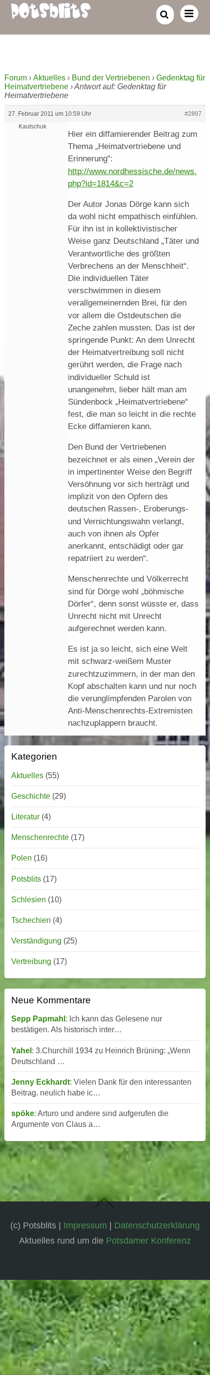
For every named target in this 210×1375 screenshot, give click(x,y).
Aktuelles (49, 78)
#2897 (193, 113)
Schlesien (28, 899)
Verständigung (36, 941)
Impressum (85, 1225)
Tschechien (31, 920)
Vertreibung (31, 961)
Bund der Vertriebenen (111, 78)
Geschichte (30, 796)
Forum (15, 78)
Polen (21, 858)
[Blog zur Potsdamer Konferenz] (51, 13)
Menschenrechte (40, 837)
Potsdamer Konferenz (148, 1240)
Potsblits (26, 879)
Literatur (25, 817)
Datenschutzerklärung (157, 1225)
